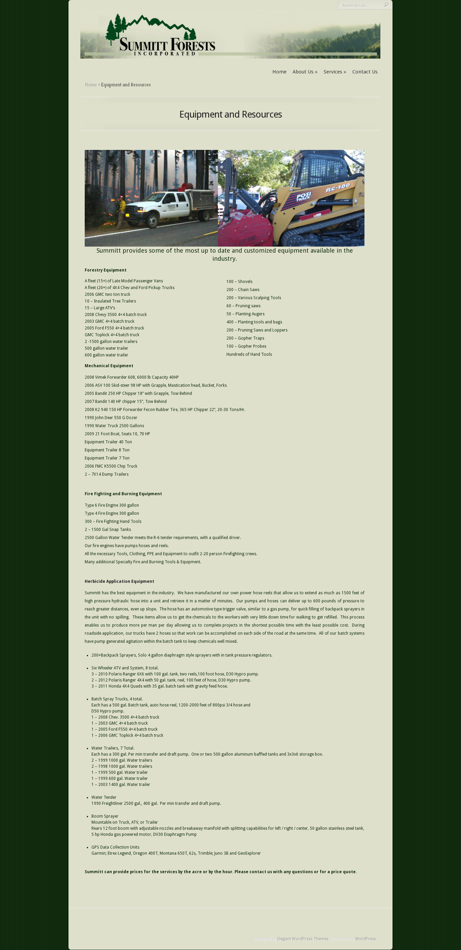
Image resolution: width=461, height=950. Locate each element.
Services (335, 72)
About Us (305, 72)
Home (279, 72)
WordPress (365, 939)
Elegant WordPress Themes (302, 939)
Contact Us (365, 72)
